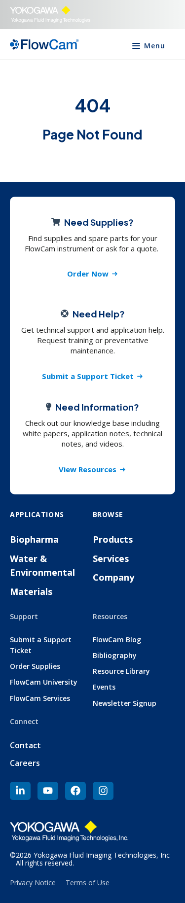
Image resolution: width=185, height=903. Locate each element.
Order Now (88, 273)
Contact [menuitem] (25, 745)
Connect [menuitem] (24, 721)
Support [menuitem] (24, 616)
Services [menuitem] (111, 558)
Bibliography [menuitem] (115, 655)
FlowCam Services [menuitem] (40, 698)
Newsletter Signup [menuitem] (124, 703)
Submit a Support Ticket (88, 376)
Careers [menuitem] (25, 763)
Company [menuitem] (113, 577)
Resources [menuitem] (110, 616)
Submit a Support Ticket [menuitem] (41, 645)
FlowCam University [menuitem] (43, 682)
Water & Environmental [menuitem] (42, 566)
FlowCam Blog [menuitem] (117, 639)
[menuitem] (20, 791)
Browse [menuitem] (108, 514)
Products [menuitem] (113, 539)
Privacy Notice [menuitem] (33, 882)
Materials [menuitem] (31, 591)
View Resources (87, 469)
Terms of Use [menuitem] (88, 882)
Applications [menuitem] (37, 514)
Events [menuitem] (104, 687)
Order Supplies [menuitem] (35, 666)
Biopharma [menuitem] (34, 539)
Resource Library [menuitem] (121, 671)
